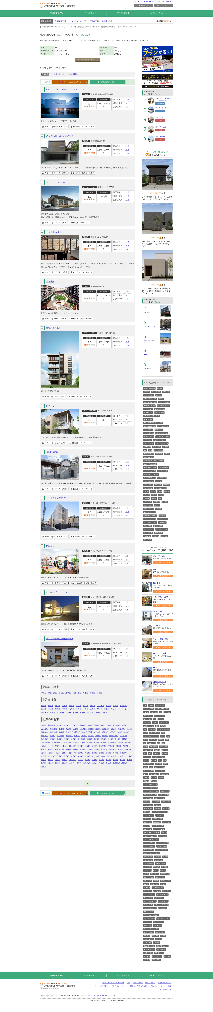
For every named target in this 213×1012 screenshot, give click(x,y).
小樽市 (50, 706)
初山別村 (72, 746)
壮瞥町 (101, 753)
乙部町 (61, 729)
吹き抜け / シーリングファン (152, 853)
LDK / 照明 (156, 867)
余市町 (126, 732)
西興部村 (72, 753)
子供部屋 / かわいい (162, 946)
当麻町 (89, 739)
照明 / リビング (159, 898)
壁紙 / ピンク (147, 880)
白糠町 (101, 763)
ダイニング (147, 722)
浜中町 (71, 763)
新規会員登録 (143, 5)
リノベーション (165, 989)
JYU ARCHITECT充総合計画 (59, 136)
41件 (127, 462)
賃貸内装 (153, 777)
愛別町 (103, 739)
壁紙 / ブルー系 (165, 873)
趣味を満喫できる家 (149, 426)
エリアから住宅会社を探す (79, 27)
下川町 (96, 743)
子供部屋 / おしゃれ (149, 949)
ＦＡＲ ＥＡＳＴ (53, 232)
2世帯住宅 (147, 368)
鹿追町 (43, 760)
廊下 (160, 760)
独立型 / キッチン (148, 726)
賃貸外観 (146, 781)
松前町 (59, 725)
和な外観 (164, 502)
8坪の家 (153, 491)
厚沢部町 (53, 729)
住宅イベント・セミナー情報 (160, 986)
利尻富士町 (59, 749)
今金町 (75, 729)
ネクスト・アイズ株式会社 (93, 995)
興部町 (64, 753)
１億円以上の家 (148, 419)
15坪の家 (153, 498)
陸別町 (43, 763)
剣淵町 (89, 743)
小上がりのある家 (149, 436)
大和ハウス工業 (53, 328)
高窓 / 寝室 (156, 942)
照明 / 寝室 (159, 939)
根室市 (106, 709)
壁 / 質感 (163, 884)
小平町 (50, 746)
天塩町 (87, 746)
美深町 (103, 743)
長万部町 (116, 725)
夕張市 (92, 706)
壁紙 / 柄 (155, 880)
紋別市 (78, 709)
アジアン (146, 760)
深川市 (52, 713)
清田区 (99, 693)
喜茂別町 (53, 732)
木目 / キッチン (157, 925)
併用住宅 (161, 398)
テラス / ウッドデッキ (150, 836)
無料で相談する (123, 13)
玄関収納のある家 (163, 467)
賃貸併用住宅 (147, 526)
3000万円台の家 (148, 412)
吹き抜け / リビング (157, 887)
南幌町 (52, 736)
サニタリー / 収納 (163, 794)
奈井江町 (60, 736)
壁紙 (151, 767)
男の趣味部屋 (158, 532)
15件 (127, 99)
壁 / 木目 (146, 884)
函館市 (43, 706)
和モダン (157, 505)
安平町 (43, 756)
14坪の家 (146, 498)
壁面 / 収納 (166, 808)
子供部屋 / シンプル (149, 946)
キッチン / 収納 (148, 808)
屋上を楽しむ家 (161, 477)
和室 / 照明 (147, 956)
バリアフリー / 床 (148, 443)
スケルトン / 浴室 (159, 798)
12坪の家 (161, 495)
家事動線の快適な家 (149, 405)
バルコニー (153, 739)
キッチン (154, 722)
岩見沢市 (100, 706)
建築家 (104, 21)
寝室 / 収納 (147, 812)
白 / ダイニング (148, 904)
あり (127, 150)
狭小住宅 (147, 312)
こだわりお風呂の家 (162, 426)
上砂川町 (69, 736)
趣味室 (165, 763)
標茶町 (78, 763)
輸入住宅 (167, 453)
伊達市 (82, 713)
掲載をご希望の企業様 (138, 986)
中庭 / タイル (147, 829)
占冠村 (75, 743)
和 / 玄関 (165, 856)
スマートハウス (148, 484)
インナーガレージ (149, 508)
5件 (126, 556)
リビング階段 (163, 746)
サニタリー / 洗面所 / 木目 (151, 791)
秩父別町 (44, 739)
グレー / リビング (163, 901)
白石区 (61, 693)
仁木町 (119, 732)
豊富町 (126, 746)
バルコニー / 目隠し (149, 846)
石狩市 (98, 713)
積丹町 (105, 732)
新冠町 (73, 756)
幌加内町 (128, 743)
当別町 (43, 725)
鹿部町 (96, 725)
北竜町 (59, 739)
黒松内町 (105, 729)
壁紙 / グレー (154, 873)
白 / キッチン (147, 922)
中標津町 (116, 763)
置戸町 (120, 749)
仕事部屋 (158, 763)
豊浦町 (94, 753)
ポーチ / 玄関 (147, 719)
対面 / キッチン (164, 722)
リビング (160, 719)
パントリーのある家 (149, 471)
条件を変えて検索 (87, 59)
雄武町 (80, 753)
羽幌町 (64, 746)
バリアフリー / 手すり (162, 443)
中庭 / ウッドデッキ (157, 825)
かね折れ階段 (153, 746)
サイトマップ (150, 983)
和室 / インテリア (157, 956)
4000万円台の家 (159, 412)
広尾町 (94, 760)
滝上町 (57, 753)
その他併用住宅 (158, 526)
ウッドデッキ (151, 743)
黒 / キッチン (147, 925)
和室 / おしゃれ (159, 953)
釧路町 (57, 763)
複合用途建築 (164, 774)
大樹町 (87, 760)
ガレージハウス (149, 326)
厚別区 (85, 693)
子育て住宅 (166, 391)
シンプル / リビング (149, 894)
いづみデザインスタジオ (57, 592)
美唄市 (50, 709)
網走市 (108, 706)
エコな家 (158, 481)
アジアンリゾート (149, 529)
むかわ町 (51, 756)
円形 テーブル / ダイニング (151, 915)
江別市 (64, 709)
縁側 (158, 743)
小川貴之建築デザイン (56, 498)
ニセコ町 (121, 729)
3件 (126, 338)
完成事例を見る (56, 13)
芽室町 (64, 760)
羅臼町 (43, 767)
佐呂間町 (128, 749)
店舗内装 (146, 777)
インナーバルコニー (161, 849)
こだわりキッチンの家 (150, 398)
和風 (150, 753)
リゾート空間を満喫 (164, 402)
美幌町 (75, 749)
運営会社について (164, 983)
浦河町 (80, 756)
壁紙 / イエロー (160, 877)
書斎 (164, 760)
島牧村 (91, 729)
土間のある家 (159, 429)
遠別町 (80, 746)
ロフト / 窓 (147, 825)
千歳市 (113, 709)
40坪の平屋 (147, 536)
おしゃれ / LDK (148, 860)
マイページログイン (164, 5)
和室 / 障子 (167, 956)
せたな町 (83, 729)
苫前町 (57, 746)
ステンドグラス (160, 770)
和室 (160, 498)
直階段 (146, 746)
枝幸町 (119, 746)
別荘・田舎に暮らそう (163, 405)
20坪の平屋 (164, 536)
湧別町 (50, 753)
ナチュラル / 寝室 (148, 939)
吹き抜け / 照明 (148, 856)
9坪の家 (159, 491)
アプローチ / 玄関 (159, 715)
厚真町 (115, 753)
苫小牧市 (123, 706)
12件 (127, 345)
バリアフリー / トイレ (160, 440)
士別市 (85, 709)
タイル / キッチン (148, 932)
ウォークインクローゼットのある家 (153, 460)
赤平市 (71, 709)
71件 (127, 192)
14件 (127, 469)
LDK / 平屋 (164, 867)
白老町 (108, 753)
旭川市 (57, 706)
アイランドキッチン (149, 519)
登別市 (68, 713)
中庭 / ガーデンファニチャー (152, 832)
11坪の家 (146, 495)
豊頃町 (115, 760)
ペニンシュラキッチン (150, 522)
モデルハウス (156, 446)
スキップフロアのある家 (163, 436)
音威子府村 (112, 743)
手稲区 (92, 693)
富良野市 (60, 713)
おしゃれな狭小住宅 (160, 488)
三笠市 (99, 709)
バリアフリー (147, 440)
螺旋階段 (157, 750)
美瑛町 (124, 739)
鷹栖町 (73, 739)
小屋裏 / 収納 (147, 822)
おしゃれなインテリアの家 (151, 474)
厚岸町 (64, 763)
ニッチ (146, 774)
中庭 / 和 (164, 832)
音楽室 (146, 767)
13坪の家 (153, 495)
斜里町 (89, 749)
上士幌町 (128, 756)
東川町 (117, 739)
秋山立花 (50, 546)
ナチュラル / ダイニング (161, 904)
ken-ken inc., (52, 452)
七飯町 (89, 725)
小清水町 (104, 749)
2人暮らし (165, 446)
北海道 (95, 27)
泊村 (90, 732)
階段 (163, 743)
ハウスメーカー (77, 21)
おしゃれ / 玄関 (148, 715)
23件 (127, 146)
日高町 (59, 756)
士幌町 (120, 756)
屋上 (145, 753)
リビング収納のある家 (150, 464)
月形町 (98, 736)
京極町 (61, 732)
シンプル (164, 753)
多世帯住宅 (162, 515)
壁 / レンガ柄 (154, 884)
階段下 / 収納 (157, 822)
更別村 (80, 760)
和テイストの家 (158, 450)
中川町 (120, 743)
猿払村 (94, 746)
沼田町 (66, 739)
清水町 (57, 760)
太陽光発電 (166, 484)
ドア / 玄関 (167, 712)
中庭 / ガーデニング (158, 829)
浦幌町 (50, 763)
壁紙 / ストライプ (165, 880)
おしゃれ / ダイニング (150, 908)
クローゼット (159, 815)
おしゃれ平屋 (147, 539)
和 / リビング (147, 891)
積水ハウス (51, 406)
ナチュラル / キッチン (163, 918)
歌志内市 (44, 713)
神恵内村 (97, 732)
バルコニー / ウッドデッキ (151, 839)
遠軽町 (43, 753)
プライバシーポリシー (119, 986)
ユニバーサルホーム (55, 182)
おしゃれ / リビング (162, 894)
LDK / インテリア (160, 863)
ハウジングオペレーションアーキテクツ (65, 89)
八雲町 (108, 725)
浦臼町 (105, 736)
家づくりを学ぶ (156, 13)
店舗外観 (161, 777)
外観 (145, 705)
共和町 (77, 732)
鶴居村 (94, 763)
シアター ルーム (148, 429)
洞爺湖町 (123, 753)
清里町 (96, 749)
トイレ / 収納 (155, 801)
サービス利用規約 (101, 986)
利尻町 (50, 749)
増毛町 (43, 746)
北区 (50, 693)
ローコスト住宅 (148, 409)
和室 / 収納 (147, 959)
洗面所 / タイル (165, 791)
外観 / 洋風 (154, 712)
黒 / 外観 (153, 781)
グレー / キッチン (158, 922)
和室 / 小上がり (156, 959)
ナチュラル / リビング (150, 901)
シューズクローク (149, 815)
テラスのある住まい (149, 477)
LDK (154, 719)
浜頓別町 (102, 746)
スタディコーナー (149, 763)
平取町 (66, 756)
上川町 (110, 739)
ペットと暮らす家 (149, 433)
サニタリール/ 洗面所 (163, 729)
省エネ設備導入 (148, 488)
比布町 (96, 739)
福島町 (66, 725)
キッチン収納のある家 (150, 467)
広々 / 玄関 (158, 856)
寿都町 (98, 729)
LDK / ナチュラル (148, 863)
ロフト (163, 736)
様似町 (87, 756)
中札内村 (72, 760)
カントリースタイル (161, 529)
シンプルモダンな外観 (162, 708)
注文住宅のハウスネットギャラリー (54, 27)
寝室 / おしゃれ (160, 932)
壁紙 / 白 (162, 870)
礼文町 (43, 749)
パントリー (147, 818)
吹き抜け (161, 739)
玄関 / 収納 (158, 808)
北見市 (85, 706)
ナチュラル (157, 753)
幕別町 (101, 760)
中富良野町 (56, 743)
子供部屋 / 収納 (161, 949)
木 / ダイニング (162, 908)
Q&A (158, 1)
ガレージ (164, 750)
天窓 (167, 739)
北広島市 (90, 713)
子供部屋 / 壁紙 (148, 953)
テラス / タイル (162, 836)
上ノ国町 (44, 729)
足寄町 (129, 760)
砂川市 (127, 709)
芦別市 (57, 709)
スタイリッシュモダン (158, 757)
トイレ (146, 733)
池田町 (108, 760)
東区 (55, 693)
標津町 (124, 763)
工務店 (93, 21)
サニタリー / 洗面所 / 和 (150, 788)
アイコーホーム (160, 136)
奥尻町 (68, 729)
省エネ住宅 (158, 484)
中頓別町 (111, 746)
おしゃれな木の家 (149, 481)
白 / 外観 (151, 705)
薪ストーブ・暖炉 (149, 770)
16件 (127, 291)
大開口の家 (159, 453)
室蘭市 (64, 706)
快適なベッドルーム (161, 433)
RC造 (150, 450)
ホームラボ (159, 117)
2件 (126, 107)
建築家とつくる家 (160, 409)
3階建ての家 (147, 446)
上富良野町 (45, 743)
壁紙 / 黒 (146, 873)
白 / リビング (157, 891)
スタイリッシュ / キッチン (151, 928)
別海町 (108, 763)
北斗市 (105, 713)
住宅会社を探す (90, 13)
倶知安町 (69, 732)
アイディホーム (160, 108)
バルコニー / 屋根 (162, 846)
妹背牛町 (123, 736)
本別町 (122, 760)
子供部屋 (158, 508)
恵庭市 (75, 713)
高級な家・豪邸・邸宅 (150, 402)
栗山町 (91, 736)
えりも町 (95, 756)
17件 (127, 153)
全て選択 (47, 82)
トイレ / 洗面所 (148, 798)
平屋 (145, 354)
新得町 (50, 760)
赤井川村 (44, 736)
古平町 (112, 732)
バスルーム (152, 729)
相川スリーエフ (160, 127)
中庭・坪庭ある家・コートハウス (153, 422)
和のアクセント (148, 505)
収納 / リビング (148, 898)
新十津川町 (113, 736)
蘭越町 (113, 729)
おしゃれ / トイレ (155, 733)
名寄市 (92, 709)
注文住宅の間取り (149, 395)
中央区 (43, 693)
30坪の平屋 (156, 536)
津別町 (82, 749)
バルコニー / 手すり (162, 843)
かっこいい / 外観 (148, 708)
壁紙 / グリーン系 (148, 877)
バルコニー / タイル (149, 843)
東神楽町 (81, 739)
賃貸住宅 (158, 395)
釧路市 (71, 706)
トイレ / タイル (148, 805)
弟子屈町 (86, 763)
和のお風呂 (157, 502)
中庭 (168, 736)
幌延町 (68, 749)
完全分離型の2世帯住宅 (150, 515)
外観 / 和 (146, 712)
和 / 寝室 (163, 935)
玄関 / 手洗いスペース (150, 794)
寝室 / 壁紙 (155, 935)
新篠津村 (51, 725)
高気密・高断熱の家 (149, 388)
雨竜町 (52, 739)
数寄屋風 (153, 760)
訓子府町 (112, 749)
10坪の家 (166, 491)
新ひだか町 (105, 756)
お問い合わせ (166, 1)
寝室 (157, 726)
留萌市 (115, 706)
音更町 (113, 756)
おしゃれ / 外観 (160, 705)
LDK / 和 (155, 870)
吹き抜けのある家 (149, 453)
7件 (126, 515)
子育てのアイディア (149, 512)
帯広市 (78, 706)
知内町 (73, 725)
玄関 (160, 712)
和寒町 (82, 743)
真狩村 (129, 729)
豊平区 (68, 693)
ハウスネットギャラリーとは (144, 1)
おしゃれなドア (154, 774)
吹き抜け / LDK (159, 860)
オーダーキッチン (162, 519)
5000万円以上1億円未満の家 (151, 416)
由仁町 (77, 736)
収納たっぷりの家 (149, 457)
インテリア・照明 (160, 767)
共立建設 (50, 281)
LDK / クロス (147, 870)
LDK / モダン (147, 867)
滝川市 (120, 709)
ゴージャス (147, 757)
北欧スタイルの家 (162, 471)
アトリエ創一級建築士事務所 (59, 638)
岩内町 (84, 732)
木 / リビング (166, 891)
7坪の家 (146, 491)
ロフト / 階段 (166, 822)
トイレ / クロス (166, 801)
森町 (102, 725)
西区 (79, 693)
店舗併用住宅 (162, 522)
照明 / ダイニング (148, 911)
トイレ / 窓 (147, 801)
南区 (74, 693)
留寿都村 (44, 732)
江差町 (124, 725)
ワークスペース (148, 532)
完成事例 (58, 21)
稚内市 (43, 709)
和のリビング (147, 502)
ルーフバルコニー (149, 849)
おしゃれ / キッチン (149, 918)
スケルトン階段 (148, 750)
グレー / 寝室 (147, 942)
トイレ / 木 (158, 805)
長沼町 (84, 736)
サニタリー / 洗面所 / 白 (150, 784)
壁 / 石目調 (147, 887)
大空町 (87, 753)
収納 (163, 733)
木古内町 (81, 725)
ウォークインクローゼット (151, 736)
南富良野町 (66, 743)
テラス (146, 739)
